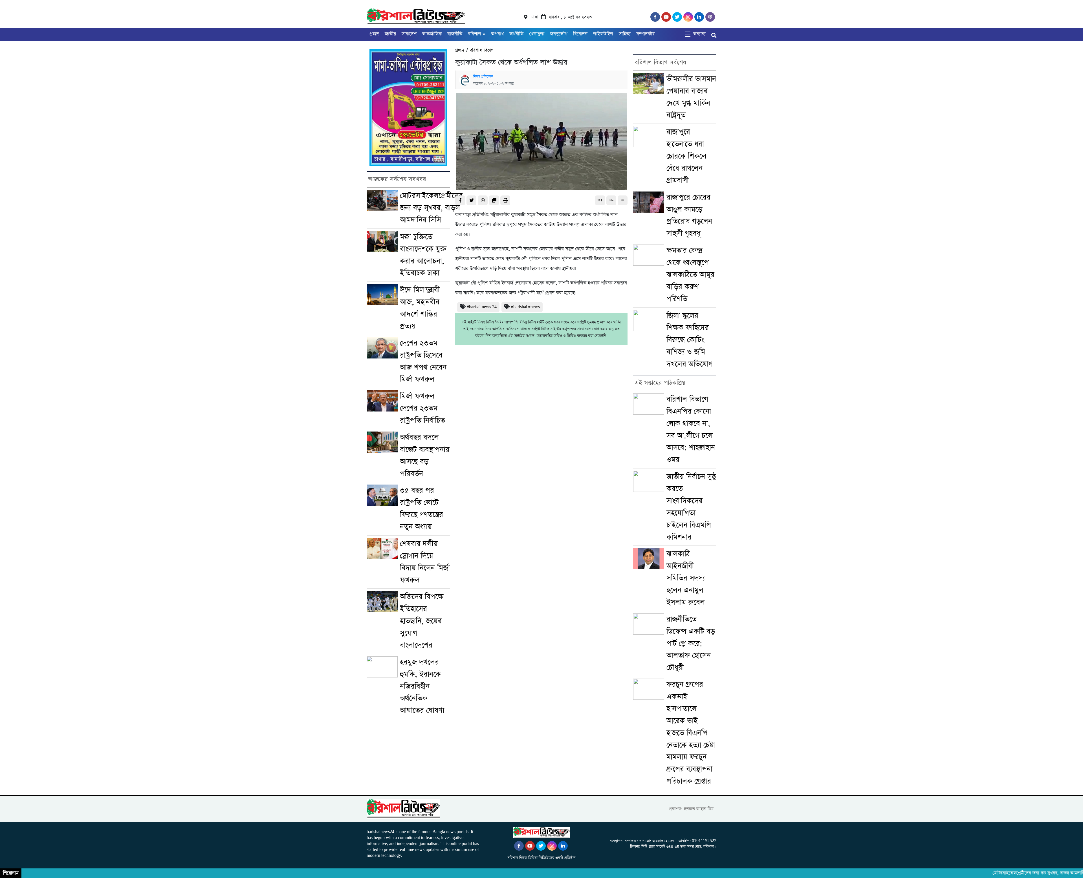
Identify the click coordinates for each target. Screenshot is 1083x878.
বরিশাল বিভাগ (482, 50)
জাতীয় (390, 34)
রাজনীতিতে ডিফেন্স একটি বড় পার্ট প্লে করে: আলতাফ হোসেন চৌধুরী (690, 643)
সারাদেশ (409, 34)
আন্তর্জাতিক (432, 34)
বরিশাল (474, 34)
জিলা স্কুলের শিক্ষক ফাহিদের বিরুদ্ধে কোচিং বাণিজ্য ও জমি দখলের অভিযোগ (689, 340)
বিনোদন (580, 34)
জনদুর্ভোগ (558, 34)
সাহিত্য (625, 34)
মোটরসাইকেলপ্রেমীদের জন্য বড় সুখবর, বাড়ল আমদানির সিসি (431, 208)
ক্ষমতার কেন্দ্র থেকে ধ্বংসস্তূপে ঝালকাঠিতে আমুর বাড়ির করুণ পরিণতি (690, 274)
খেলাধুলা (536, 34)
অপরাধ (497, 34)
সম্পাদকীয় (645, 34)
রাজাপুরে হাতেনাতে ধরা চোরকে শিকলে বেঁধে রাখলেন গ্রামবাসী (686, 156)
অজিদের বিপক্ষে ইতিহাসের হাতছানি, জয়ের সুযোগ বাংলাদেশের (421, 621)
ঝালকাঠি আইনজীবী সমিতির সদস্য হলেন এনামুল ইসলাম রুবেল (685, 578)
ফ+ (600, 200)
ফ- (611, 200)
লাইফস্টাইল (603, 34)
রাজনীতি (454, 34)
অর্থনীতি (516, 34)
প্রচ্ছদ (374, 34)
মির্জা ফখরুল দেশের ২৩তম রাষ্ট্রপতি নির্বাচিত (422, 408)
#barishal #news (525, 307)
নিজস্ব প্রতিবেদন (483, 76)
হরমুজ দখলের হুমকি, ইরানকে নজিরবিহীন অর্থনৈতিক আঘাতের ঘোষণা (422, 686)
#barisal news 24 (482, 307)
